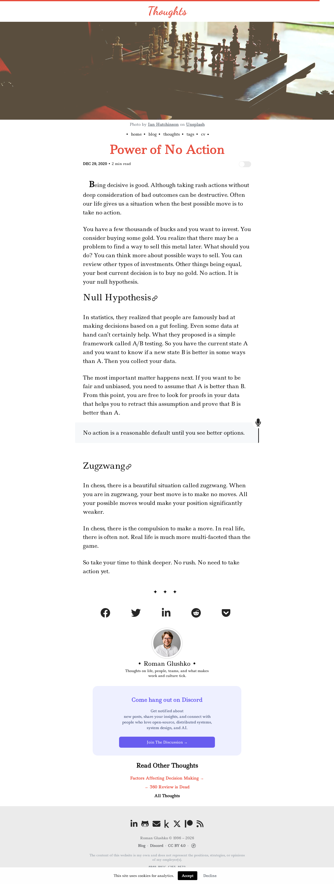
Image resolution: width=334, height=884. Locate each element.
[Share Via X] (136, 614)
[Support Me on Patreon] (189, 824)
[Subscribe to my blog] (200, 824)
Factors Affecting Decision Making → (167, 778)
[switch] (245, 164)
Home (136, 134)
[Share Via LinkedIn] (166, 614)
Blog (152, 134)
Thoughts (167, 11)
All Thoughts (167, 795)
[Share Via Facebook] (105, 614)
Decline (210, 875)
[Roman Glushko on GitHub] (145, 824)
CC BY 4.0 (177, 845)
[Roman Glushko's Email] (156, 824)
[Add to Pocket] (226, 614)
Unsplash (195, 124)
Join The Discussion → (167, 742)
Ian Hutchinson (163, 124)
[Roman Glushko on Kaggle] (166, 824)
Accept (187, 875)
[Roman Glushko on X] (177, 824)
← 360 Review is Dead (167, 787)
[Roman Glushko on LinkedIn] (134, 824)
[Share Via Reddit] (196, 614)
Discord (156, 845)
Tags (190, 134)
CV (203, 134)
